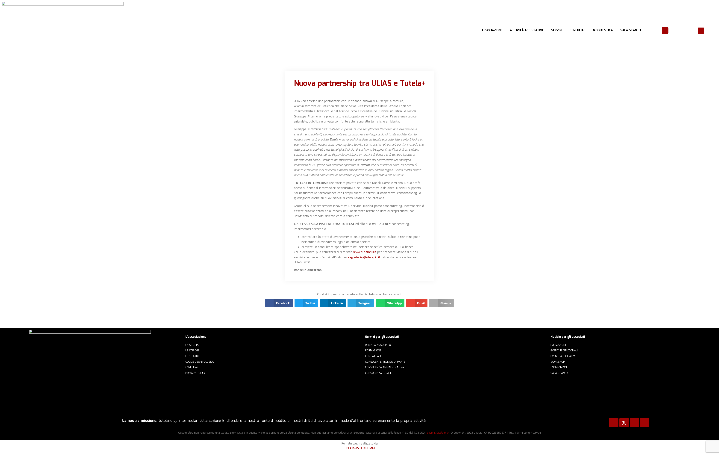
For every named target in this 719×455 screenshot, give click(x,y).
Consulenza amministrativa (384, 367)
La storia (191, 345)
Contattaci (373, 356)
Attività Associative (527, 30)
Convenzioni (558, 367)
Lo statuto (193, 356)
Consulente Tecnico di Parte (385, 362)
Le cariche (192, 351)
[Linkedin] (634, 422)
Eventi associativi (562, 356)
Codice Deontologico (199, 362)
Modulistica (603, 30)
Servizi (556, 30)
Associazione (491, 30)
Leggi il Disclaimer (438, 433)
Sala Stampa (630, 30)
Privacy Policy (195, 373)
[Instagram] (644, 422)
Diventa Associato (378, 345)
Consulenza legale (378, 373)
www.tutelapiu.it (364, 252)
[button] (701, 31)
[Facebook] (613, 422)
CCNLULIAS (577, 30)
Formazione (373, 351)
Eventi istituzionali (564, 351)
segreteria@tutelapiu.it (364, 257)
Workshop (557, 362)
